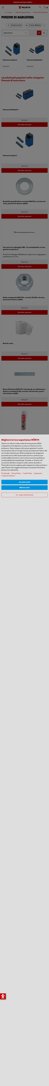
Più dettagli (5, 473)
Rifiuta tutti (24, 487)
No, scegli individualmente (24, 495)
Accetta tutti (24, 482)
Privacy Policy (16, 473)
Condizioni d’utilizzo (8, 476)
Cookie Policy (27, 473)
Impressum (38, 473)
